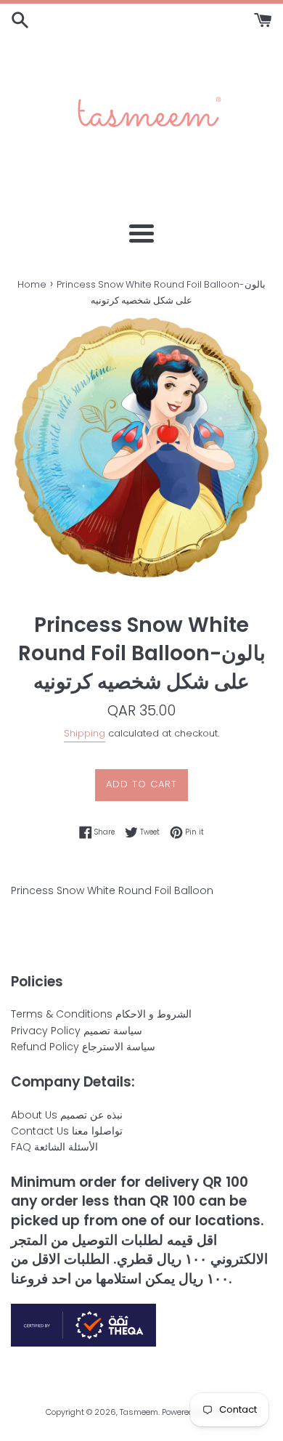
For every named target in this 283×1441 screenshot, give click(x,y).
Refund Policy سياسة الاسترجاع (83, 1046)
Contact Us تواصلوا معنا (67, 1131)
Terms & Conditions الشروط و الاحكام (101, 1014)
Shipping (84, 733)
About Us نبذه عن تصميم (67, 1115)
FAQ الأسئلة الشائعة (54, 1147)
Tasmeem (139, 1412)
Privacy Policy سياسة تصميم (76, 1030)
